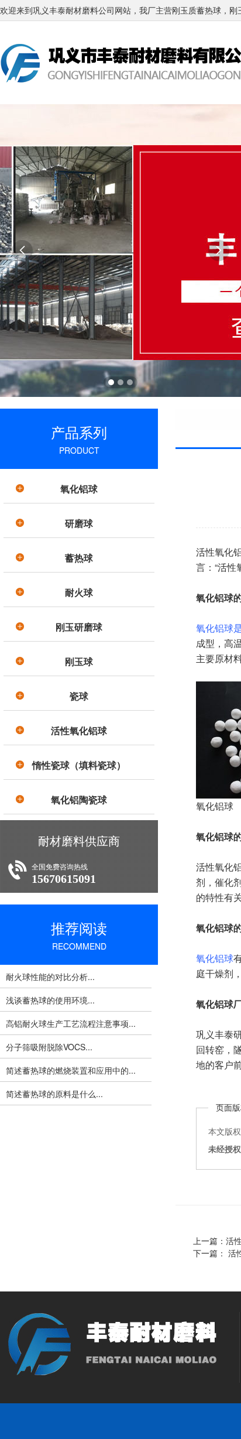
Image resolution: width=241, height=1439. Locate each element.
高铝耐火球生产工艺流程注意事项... (71, 1023)
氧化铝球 (79, 488)
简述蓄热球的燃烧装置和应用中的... (71, 1070)
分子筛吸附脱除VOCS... (49, 1047)
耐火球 (79, 592)
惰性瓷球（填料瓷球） (79, 765)
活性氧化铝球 (79, 730)
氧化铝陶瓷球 (79, 799)
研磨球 (79, 523)
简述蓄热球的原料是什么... (54, 1093)
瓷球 (79, 696)
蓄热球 (79, 557)
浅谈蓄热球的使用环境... (50, 1000)
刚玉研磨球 (79, 626)
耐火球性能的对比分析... (50, 976)
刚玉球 (79, 661)
